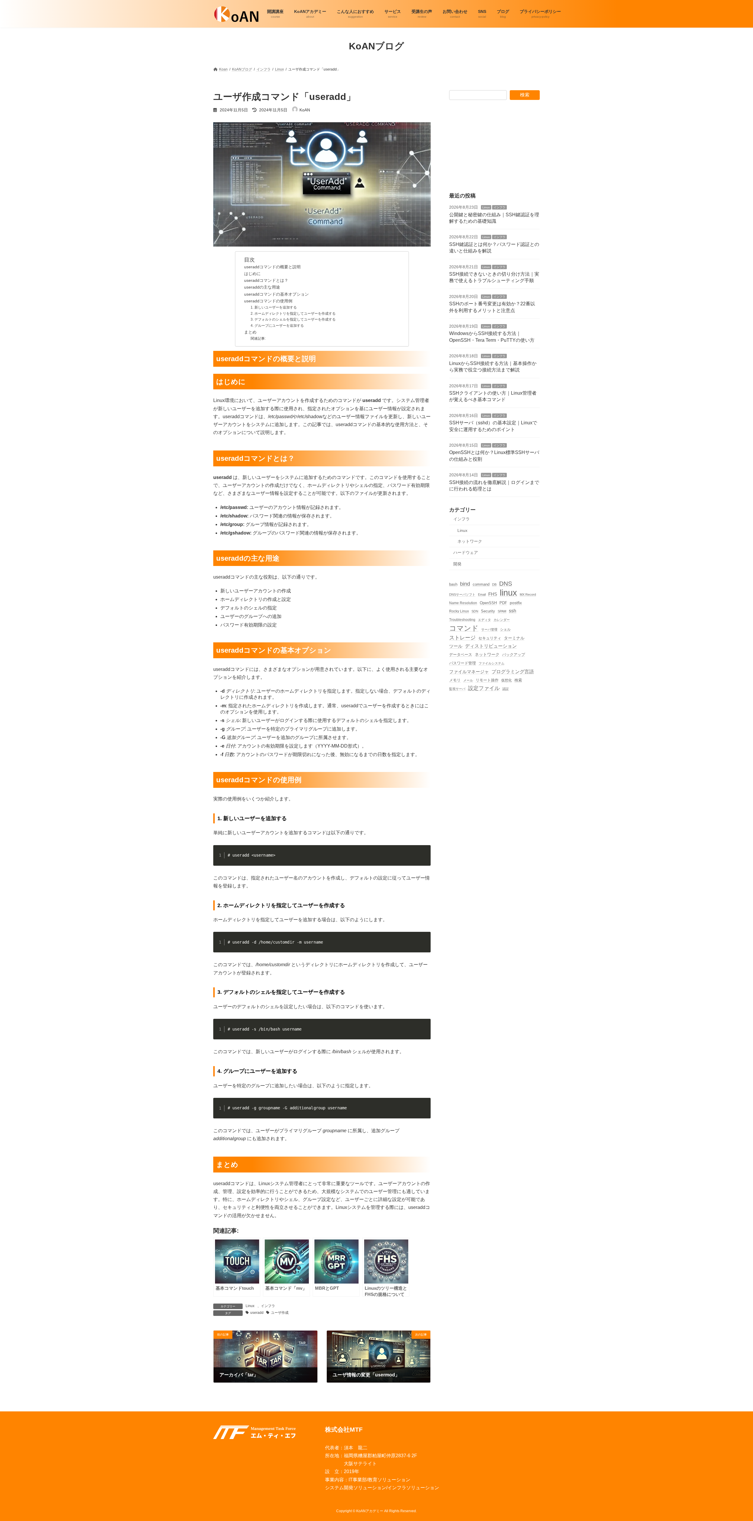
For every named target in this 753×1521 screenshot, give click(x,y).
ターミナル (514, 637)
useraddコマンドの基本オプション (276, 294)
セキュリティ (489, 638)
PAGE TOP (732, 1470)
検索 (524, 94)
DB (494, 584)
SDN (475, 611)
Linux (250, 1306)
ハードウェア (465, 552)
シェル (505, 629)
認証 (505, 689)
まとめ (250, 332)
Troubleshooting (462, 620)
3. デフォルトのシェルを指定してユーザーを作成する (293, 319)
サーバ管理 (489, 629)
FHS (492, 593)
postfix (516, 602)
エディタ (484, 620)
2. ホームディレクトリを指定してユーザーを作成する (293, 313)
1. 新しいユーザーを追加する (274, 307)
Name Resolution (463, 603)
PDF (503, 603)
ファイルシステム (491, 663)
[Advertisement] (494, 146)
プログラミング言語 (513, 671)
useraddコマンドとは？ (266, 280)
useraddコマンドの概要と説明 (272, 267)
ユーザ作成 (280, 1313)
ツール (455, 646)
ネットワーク (469, 541)
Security (488, 611)
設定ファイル (484, 688)
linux (508, 592)
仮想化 (506, 680)
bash (453, 584)
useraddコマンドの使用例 (268, 301)
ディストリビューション (491, 646)
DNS (505, 583)
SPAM (502, 611)
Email (482, 594)
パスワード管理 (462, 663)
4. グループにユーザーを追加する (277, 326)
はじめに (252, 274)
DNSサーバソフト (462, 594)
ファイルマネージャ (469, 671)
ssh (512, 610)
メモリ (455, 680)
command (481, 584)
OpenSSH (488, 603)
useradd (257, 1313)
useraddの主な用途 (262, 287)
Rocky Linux (459, 611)
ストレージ (462, 637)
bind (465, 584)
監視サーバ (457, 689)
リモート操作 (487, 680)
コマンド (464, 628)
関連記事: (258, 338)
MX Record (528, 594)
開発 (457, 563)
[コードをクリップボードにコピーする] (423, 857)
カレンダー (502, 620)
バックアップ (513, 654)
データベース (460, 655)
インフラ (268, 1306)
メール (468, 680)
